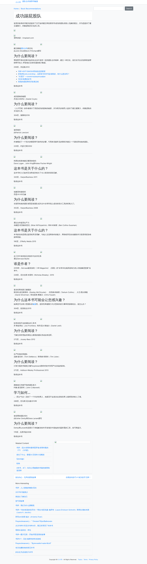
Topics (80, 559)
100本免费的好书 (24, 79)
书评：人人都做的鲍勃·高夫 (26, 488)
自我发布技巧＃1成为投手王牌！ (78, 477)
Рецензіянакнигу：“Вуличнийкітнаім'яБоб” (33, 543)
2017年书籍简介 (21, 492)
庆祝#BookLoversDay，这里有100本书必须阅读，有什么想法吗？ (43, 74)
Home (16, 9)
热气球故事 (19, 501)
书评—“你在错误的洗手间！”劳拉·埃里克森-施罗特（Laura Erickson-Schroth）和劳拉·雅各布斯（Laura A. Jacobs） (52, 511)
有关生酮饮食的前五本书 (24, 548)
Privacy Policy (93, 559)
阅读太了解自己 (21, 496)
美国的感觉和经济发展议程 (28, 82)
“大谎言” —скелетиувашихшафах (32, 76)
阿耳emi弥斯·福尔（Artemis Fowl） (29, 517)
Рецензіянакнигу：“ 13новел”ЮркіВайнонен (33, 521)
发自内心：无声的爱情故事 (25, 477)
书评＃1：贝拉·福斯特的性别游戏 (28, 539)
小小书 (18, 2)
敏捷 (36, 1)
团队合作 (25, 1)
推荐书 (31, 1)
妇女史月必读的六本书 (24, 552)
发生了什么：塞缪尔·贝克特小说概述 (30, 455)
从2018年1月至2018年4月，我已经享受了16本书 (34, 526)
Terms (86, 559)
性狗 (18, 463)
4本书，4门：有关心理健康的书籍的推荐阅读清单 (33, 469)
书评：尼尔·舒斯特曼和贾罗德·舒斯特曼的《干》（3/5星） (32, 449)
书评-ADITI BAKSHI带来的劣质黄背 (31, 71)
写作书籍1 (20, 459)
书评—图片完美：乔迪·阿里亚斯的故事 (30, 534)
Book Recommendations (31, 9)
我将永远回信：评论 (23, 530)
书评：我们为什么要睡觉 (24, 505)
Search (129, 8)
